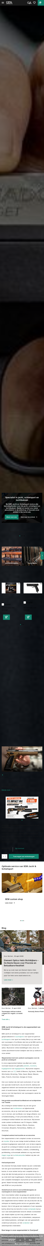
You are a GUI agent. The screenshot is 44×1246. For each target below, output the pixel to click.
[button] (21, 535)
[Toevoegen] (6, 617)
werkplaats (32, 1209)
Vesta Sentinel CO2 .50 (32, 598)
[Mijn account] (30, 3)
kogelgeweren (7, 1068)
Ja (20, 1240)
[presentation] (42, 556)
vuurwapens (19, 1036)
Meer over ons (11, 517)
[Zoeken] (28, 3)
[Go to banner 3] (22, 889)
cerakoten (26, 1223)
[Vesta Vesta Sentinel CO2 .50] (33, 588)
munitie (6, 1141)
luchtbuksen (17, 1108)
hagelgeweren (20, 1068)
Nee (30, 1240)
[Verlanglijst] (34, 2)
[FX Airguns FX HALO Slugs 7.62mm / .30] (11, 588)
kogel (8, 1155)
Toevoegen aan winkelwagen (24, 856)
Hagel (4, 1155)
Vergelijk (8, 604)
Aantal (5, 856)
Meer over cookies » (22, 1244)
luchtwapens (6, 1039)
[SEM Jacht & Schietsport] (12, 2)
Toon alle (5, 1019)
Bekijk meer (6, 790)
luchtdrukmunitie (19, 1155)
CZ (14, 1071)
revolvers (33, 1066)
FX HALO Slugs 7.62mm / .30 (11, 599)
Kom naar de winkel (28, 517)
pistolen (26, 1066)
